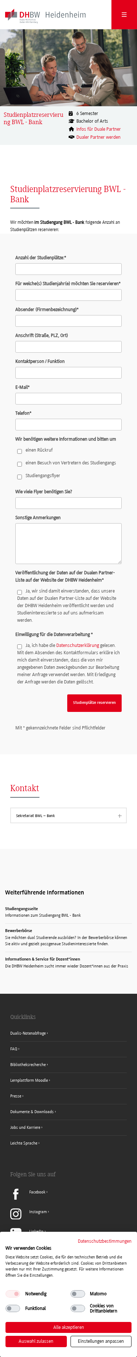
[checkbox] (12, 1293)
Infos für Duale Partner (98, 129)
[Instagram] (29, 1217)
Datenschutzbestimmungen (105, 1241)
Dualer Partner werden (98, 137)
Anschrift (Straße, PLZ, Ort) (41, 335)
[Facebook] (28, 1198)
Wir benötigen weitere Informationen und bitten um (65, 439)
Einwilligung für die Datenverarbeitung (54, 634)
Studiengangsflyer (43, 475)
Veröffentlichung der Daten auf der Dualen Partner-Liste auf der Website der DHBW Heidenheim (65, 576)
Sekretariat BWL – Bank (35, 815)
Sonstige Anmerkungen (38, 517)
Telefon (23, 413)
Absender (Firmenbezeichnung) (47, 309)
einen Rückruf (39, 450)
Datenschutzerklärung (77, 645)
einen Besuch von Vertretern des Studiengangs (71, 462)
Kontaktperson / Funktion (40, 361)
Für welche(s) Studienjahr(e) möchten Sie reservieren (68, 283)
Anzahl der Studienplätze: (40, 257)
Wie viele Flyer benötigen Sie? (43, 491)
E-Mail (22, 387)
